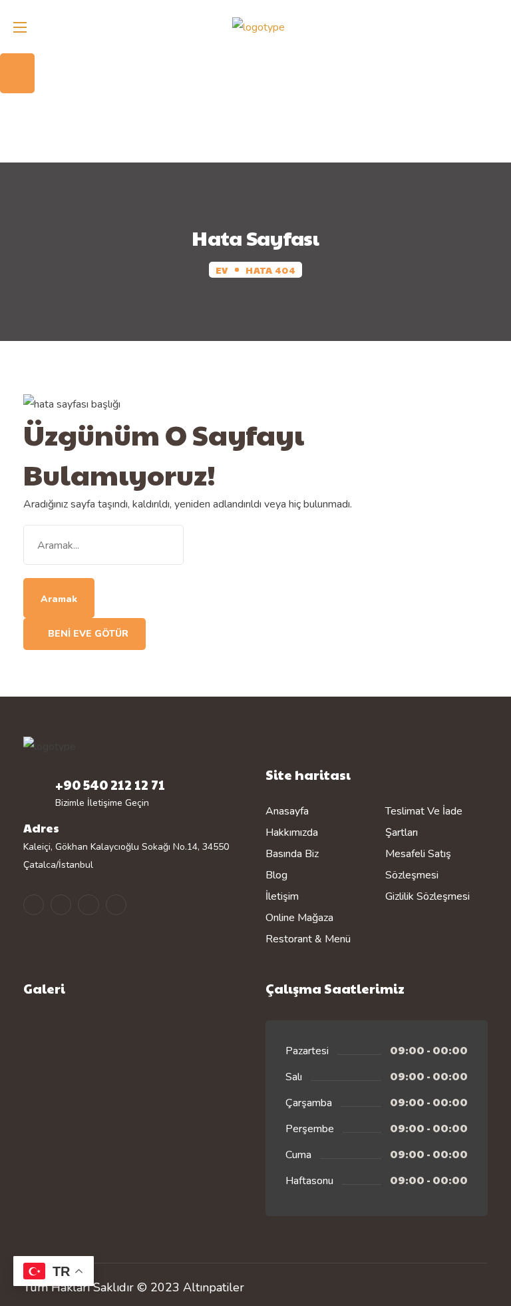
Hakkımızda (291, 832)
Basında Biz (292, 853)
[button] (494, 10)
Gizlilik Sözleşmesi (427, 896)
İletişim (282, 896)
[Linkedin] (116, 904)
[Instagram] (33, 904)
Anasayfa (287, 811)
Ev (222, 269)
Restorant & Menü (308, 939)
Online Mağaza (299, 917)
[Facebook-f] (61, 904)
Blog (276, 875)
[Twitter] (88, 904)
